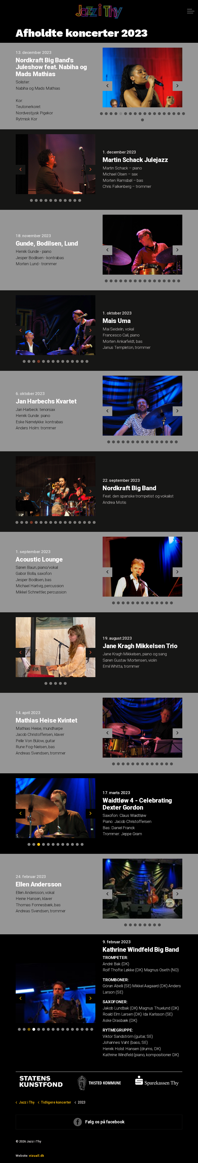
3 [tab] (111, 113)
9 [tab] (140, 113)
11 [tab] (149, 113)
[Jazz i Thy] (99, 11)
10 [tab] (144, 113)
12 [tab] (154, 113)
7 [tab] (130, 113)
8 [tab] (135, 113)
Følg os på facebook (105, 1121)
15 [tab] (169, 113)
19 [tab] (142, 119)
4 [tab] (115, 113)
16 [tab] (173, 113)
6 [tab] (125, 113)
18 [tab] (183, 113)
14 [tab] (164, 113)
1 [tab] (101, 113)
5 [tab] (120, 113)
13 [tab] (159, 113)
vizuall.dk (36, 1155)
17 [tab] (178, 113)
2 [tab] (106, 113)
